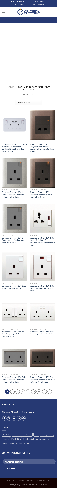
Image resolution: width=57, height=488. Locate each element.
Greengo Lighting (47, 435)
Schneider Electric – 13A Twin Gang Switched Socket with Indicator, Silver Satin (14, 379)
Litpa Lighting (16, 439)
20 (33, 391)
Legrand (6, 439)
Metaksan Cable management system (37, 439)
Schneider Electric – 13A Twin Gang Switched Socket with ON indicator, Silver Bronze (42, 379)
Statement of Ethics (25, 480)
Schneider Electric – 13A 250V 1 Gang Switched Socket (14, 287)
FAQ (49, 480)
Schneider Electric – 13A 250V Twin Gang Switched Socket (42, 332)
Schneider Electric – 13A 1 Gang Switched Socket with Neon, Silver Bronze (41, 194)
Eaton (36, 435)
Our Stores (41, 480)
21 (39, 391)
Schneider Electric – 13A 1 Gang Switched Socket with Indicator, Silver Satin (13, 194)
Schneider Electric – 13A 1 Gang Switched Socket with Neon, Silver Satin (13, 240)
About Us (10, 480)
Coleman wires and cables (22, 435)
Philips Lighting (8, 443)
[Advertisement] (28, 52)
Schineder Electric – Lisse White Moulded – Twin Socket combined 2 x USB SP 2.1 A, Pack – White (14, 147)
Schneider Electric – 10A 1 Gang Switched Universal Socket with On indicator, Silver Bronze (42, 147)
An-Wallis (6, 435)
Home (10, 87)
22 (44, 391)
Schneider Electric (22, 443)
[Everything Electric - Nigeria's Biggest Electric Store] (28, 11)
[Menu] (3, 11)
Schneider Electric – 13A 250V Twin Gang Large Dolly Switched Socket (14, 333)
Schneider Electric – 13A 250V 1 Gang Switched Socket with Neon (42, 288)
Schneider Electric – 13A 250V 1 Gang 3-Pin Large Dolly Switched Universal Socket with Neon (42, 241)
